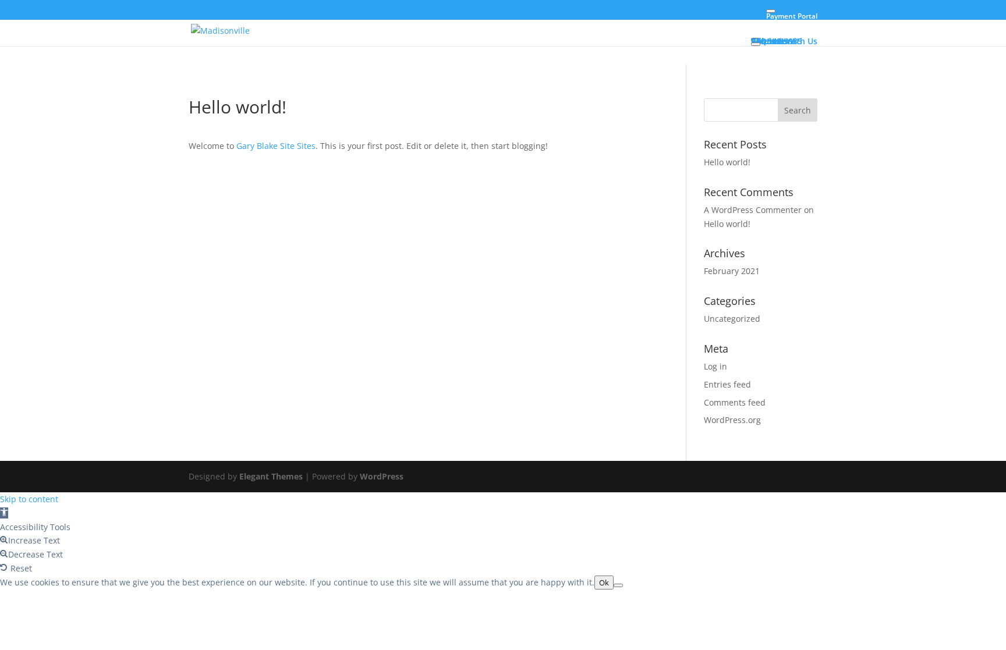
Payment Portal (791, 16)
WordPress (381, 476)
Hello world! (727, 162)
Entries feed (727, 384)
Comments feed (735, 402)
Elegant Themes (271, 476)
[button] (4, 512)
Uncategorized (732, 318)
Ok (604, 582)
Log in (715, 366)
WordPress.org (732, 419)
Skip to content (29, 499)
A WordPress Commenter (753, 209)
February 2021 (732, 270)
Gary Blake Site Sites (276, 145)
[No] (618, 585)
